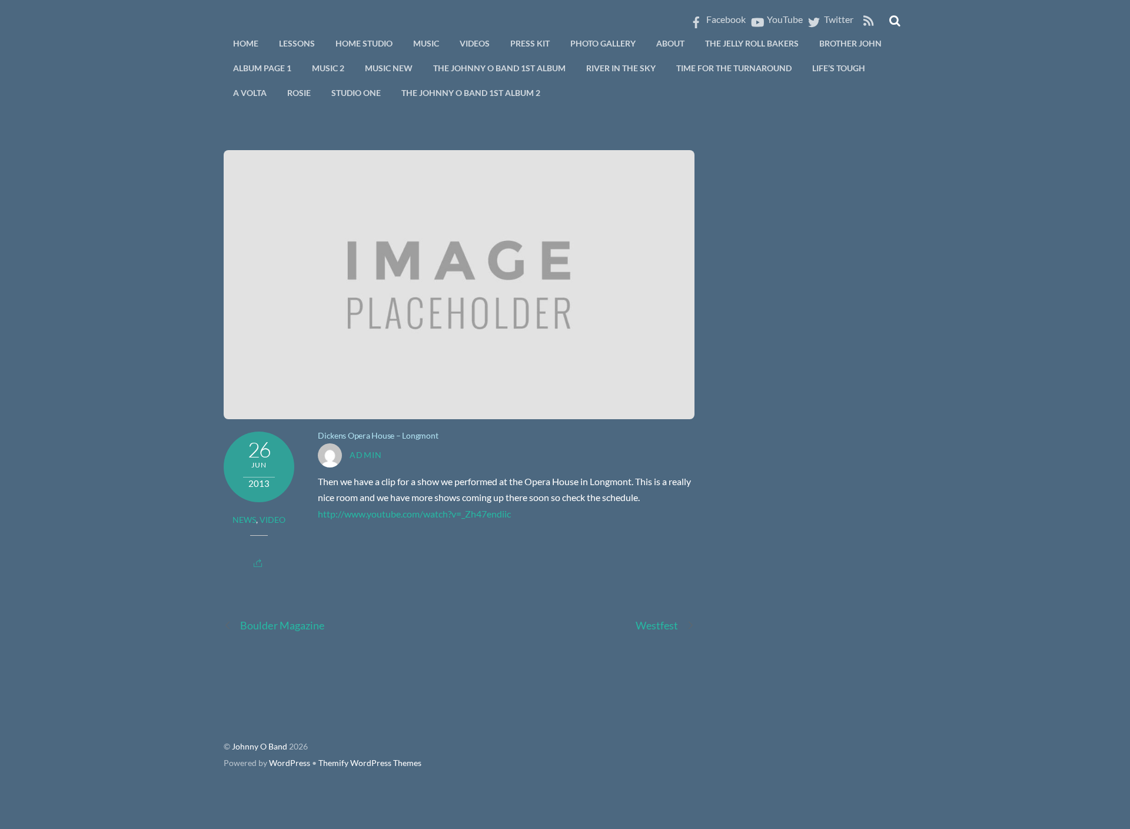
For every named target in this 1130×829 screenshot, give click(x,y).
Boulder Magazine (282, 625)
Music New (389, 68)
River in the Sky (621, 68)
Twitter (837, 19)
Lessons (297, 43)
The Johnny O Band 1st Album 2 (470, 93)
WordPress (289, 763)
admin (366, 455)
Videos (475, 43)
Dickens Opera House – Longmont (378, 435)
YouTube (784, 19)
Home (245, 43)
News (244, 520)
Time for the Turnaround (734, 68)
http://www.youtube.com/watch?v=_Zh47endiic (414, 513)
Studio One (356, 93)
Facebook (725, 19)
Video (272, 520)
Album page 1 (262, 68)
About (670, 43)
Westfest (657, 625)
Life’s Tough (838, 68)
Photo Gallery (603, 43)
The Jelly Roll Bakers (752, 43)
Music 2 (328, 68)
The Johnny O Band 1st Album (499, 68)
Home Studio (364, 43)
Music (426, 43)
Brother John (850, 43)
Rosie (299, 93)
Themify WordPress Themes (369, 763)
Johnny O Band (259, 746)
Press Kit (530, 43)
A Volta (250, 93)
